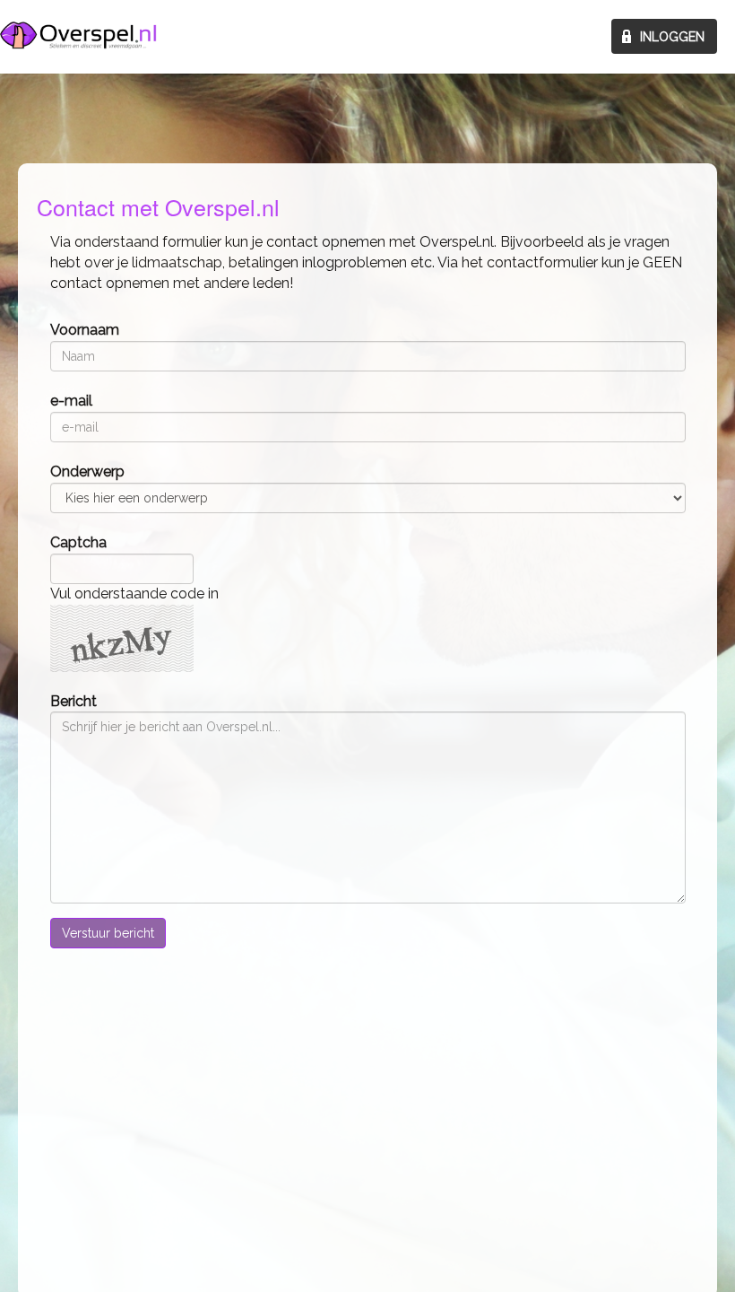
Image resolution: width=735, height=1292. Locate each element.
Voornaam (84, 329)
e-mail (71, 400)
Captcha (78, 542)
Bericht (73, 701)
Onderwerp (87, 471)
